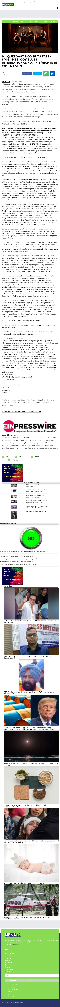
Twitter (13, 987)
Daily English (9, 969)
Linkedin (13, 994)
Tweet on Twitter (37, 73)
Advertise (7, 960)
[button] (30, 2)
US (6, 21)
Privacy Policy (8, 955)
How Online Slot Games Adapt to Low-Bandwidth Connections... (16, 556)
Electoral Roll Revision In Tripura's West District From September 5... (27, 657)
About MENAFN (9, 963)
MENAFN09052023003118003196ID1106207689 (21, 412)
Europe (15, 21)
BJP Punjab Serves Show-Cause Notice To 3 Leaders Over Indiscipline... (29, 693)
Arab (22, 21)
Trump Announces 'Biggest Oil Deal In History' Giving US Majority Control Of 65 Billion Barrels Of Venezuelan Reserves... (31, 728)
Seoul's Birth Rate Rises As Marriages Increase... (24, 883)
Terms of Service (9, 953)
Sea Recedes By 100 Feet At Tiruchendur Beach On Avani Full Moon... (31, 764)
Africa (36, 21)
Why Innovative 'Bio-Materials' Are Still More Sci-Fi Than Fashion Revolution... (28, 806)
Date (4, 73)
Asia (29, 21)
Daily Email (14, 992)
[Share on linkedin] (52, 73)
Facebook (14, 984)
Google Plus (14, 989)
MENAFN (6, 82)
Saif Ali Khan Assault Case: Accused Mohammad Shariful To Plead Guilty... (30, 621)
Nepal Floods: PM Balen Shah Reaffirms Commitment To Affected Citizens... (29, 918)
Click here (15, 945)
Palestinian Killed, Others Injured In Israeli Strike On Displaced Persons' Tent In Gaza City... (31, 842)
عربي (25, 2)
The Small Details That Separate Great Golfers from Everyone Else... (17, 561)
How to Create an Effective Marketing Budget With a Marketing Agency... (18, 564)
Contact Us (8, 958)
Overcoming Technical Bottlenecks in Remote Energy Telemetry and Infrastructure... (21, 559)
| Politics (44, 21)
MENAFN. (13, 1002)
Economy (54, 21)
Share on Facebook (26, 73)
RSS (12, 996)
